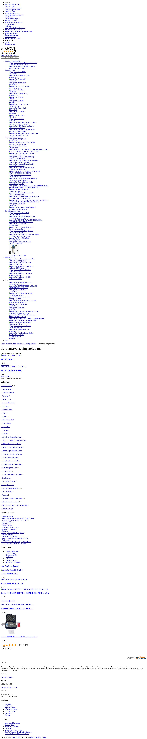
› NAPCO (4, 413)
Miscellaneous (13, 225)
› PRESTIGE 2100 (7, 420)
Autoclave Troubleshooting (13, 8)
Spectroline (12, 113)
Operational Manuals (11, 35)
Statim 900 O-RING (9, 574)
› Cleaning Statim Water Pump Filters (12, 533)
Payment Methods (10, 708)
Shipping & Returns (12, 551)
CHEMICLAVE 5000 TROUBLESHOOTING (24, 202)
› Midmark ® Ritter (7, 392)
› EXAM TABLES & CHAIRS (11, 474)
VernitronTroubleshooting (17, 155)
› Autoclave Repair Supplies (10, 461)
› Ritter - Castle (6, 423)
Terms (44, 737)
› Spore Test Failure (7, 522)
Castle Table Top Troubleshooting (19, 198)
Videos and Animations (12, 13)
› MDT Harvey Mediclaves (10, 457)
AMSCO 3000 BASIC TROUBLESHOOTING (24, 187)
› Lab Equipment (6, 491)
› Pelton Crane (6, 399)
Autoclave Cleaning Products (18, 124)
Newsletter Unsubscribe (13, 562)
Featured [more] (8, 601)
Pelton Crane (13, 84)
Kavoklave (12, 92)
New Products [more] (10, 566)
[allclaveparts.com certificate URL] (136, 659)
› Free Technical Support (8, 481)
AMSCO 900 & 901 (15, 191)
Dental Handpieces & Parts (17, 218)
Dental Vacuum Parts (15, 243)
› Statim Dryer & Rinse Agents (11, 451)
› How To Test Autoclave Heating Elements (14, 538)
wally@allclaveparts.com (9, 687)
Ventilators (8, 26)
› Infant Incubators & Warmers (10, 488)
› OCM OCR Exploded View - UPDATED (14, 520)
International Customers (12, 723)
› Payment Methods (7, 534)
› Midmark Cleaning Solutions (11, 444)
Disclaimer (8, 728)
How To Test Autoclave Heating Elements (18, 732)
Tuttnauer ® (12, 81)
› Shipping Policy (6, 525)
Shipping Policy (10, 725)
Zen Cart (33, 737)
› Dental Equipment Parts (9, 468)
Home (3, 344)
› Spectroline (5, 427)
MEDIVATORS (10, 11)
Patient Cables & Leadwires (13, 29)
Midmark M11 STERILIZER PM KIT (17, 609)
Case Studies (9, 17)
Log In (7, 42)
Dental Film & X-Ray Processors (19, 236)
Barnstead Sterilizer (15, 88)
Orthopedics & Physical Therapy (15, 28)
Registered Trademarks (12, 726)
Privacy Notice (10, 553)
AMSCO (12, 102)
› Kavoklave (5, 406)
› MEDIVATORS (6, 471)
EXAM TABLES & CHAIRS (14, 15)
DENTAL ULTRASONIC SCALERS (21, 222)
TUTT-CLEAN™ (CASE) (11, 371)
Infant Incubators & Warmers (14, 22)
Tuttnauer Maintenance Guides (18, 64)
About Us (12, 338)
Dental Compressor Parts (16, 229)
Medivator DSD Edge (16, 275)
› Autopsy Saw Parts (7, 485)
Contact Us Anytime (7, 677)
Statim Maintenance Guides (17, 68)
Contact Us (9, 557)
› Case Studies (5, 478)
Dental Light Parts (14, 240)
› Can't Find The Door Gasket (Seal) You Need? (16, 542)
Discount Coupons (12, 560)
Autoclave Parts (10, 6)
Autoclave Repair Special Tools (19, 135)
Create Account (10, 44)
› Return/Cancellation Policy (10, 527)
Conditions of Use (11, 555)
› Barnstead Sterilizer (8, 403)
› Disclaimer (4, 531)
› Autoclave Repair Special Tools (11, 464)
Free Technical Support (12, 19)
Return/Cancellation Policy (13, 730)
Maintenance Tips (10, 37)
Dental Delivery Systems (16, 232)
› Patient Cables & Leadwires (10, 502)
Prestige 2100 (13, 140)
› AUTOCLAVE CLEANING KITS (13, 440)
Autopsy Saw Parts (11, 20)
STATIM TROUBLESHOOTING (20, 173)
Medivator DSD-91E (15, 271)
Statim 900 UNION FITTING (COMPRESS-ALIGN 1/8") (25, 593)
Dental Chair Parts (14, 214)
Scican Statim (13, 73)
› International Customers (9, 536)
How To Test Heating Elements (19, 162)
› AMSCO (4, 416)
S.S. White (12, 117)
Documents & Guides (15, 176)
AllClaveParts (17, 737)
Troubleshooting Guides (16, 184)
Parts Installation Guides (12, 38)
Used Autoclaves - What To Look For (17, 734)
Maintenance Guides (11, 33)
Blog (6, 340)
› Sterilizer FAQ (6, 524)
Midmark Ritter (13, 95)
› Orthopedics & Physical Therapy (11, 498)
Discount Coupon (10, 711)
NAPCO (11, 99)
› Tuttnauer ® (5, 396)
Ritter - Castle (13, 110)
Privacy (38, 737)
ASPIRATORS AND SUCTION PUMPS (18, 31)
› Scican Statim (6, 389)
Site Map (8, 558)
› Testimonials (5, 540)
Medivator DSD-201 (15, 264)
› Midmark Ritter (6, 410)
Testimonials (9, 706)
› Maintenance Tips (7, 509)
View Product (5, 365)
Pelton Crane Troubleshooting (18, 180)
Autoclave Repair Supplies (17, 131)
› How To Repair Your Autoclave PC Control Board (17, 518)
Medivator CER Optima (16, 268)
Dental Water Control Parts (17, 255)
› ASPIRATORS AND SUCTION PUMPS (14, 505)
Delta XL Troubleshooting (17, 195)
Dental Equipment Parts (12, 10)
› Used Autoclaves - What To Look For (13, 543)
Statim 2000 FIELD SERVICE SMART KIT (19, 637)
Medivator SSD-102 (15, 279)
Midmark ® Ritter (14, 77)
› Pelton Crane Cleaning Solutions (12, 447)
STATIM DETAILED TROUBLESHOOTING (24, 151)
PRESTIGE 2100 (14, 106)
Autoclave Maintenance (12, 4)
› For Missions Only (7, 516)
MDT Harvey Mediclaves (17, 128)
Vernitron (12, 120)
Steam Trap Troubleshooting (18, 209)
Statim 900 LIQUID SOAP (12, 583)
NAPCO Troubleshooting (17, 158)
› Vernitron (4, 433)
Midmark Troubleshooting (17, 166)
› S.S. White (5, 430)
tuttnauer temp (13, 148)
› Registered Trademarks (8, 529)
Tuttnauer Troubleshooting (17, 169)
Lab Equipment (10, 24)
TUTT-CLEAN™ (8, 359)
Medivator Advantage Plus (17, 261)
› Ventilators (4, 495)
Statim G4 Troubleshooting (17, 144)
